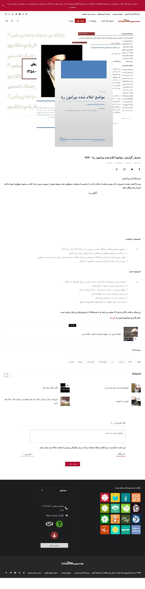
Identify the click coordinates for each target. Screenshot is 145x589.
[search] (42, 490)
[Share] (139, 169)
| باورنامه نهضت (118, 14)
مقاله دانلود (90, 362)
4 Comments (119, 163)
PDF (129, 362)
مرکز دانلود (137, 163)
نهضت (71, 21)
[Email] (124, 169)
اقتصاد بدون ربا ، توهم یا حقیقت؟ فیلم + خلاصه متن (101, 334)
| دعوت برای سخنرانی (89, 14)
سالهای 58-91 (102, 362)
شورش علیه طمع (107, 21)
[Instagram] (23, 14)
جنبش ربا (120, 362)
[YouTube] (19, 14)
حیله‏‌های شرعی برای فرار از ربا (117, 388)
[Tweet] (132, 169)
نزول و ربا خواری (122, 401)
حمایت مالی (80, 21)
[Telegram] (16, 14)
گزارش (71, 362)
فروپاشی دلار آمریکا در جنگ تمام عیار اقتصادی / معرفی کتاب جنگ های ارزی (31, 401)
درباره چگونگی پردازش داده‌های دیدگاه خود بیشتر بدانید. (60, 447)
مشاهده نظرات (72, 464)
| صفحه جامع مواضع (104, 14)
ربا (112, 362)
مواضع (80, 362)
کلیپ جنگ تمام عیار (50, 388)
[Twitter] (26, 14)
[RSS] (12, 14)
